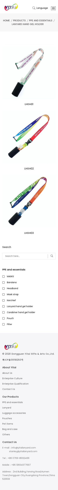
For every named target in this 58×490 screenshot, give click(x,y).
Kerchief (11, 300)
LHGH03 (29, 233)
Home (6, 20)
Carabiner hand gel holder (21, 312)
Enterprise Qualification (15, 383)
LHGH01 (29, 104)
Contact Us (8, 389)
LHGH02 (29, 168)
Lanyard (6, 407)
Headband (12, 288)
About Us (7, 373)
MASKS (10, 276)
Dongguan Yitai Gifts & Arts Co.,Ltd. (33, 353)
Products (19, 20)
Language (42, 8)
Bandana (12, 282)
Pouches (7, 418)
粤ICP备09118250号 (13, 359)
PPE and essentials (40, 20)
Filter (9, 324)
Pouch (10, 318)
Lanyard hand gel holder (28, 24)
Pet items (7, 423)
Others (6, 434)
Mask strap (13, 294)
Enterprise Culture (12, 378)
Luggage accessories (14, 413)
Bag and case (10, 429)
